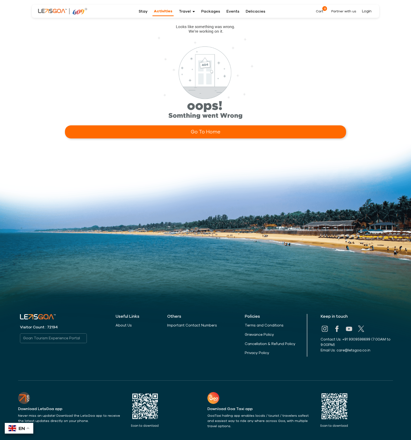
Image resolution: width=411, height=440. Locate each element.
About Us (124, 325)
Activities (163, 11)
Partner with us (343, 11)
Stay (143, 11)
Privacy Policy (257, 352)
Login (367, 11)
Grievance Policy (259, 334)
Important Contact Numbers (192, 325)
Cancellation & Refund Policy (270, 343)
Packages (210, 11)
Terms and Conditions (264, 325)
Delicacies (255, 11)
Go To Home (205, 131)
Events (232, 11)
